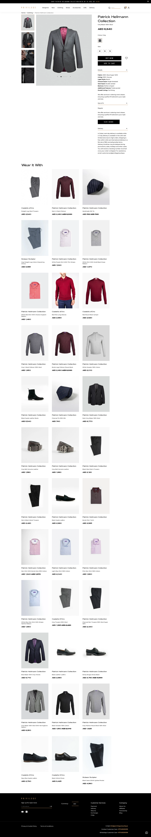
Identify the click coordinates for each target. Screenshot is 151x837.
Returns (93, 811)
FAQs (92, 815)
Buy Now (110, 58)
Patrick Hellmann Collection (64, 208)
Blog (120, 813)
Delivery (92, 7)
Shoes (68, 7)
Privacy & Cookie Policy (29, 826)
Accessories (77, 7)
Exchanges (94, 813)
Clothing (60, 7)
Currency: (64, 803)
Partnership (123, 811)
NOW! (98, 1)
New (53, 7)
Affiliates (122, 808)
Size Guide (109, 122)
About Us (122, 806)
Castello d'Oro (27, 208)
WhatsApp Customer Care (114, 832)
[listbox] (75, 804)
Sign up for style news (29, 803)
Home (23, 13)
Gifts (85, 7)
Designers (45, 7)
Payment (94, 806)
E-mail (117, 826)
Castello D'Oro (58, 619)
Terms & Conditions (46, 826)
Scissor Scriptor (28, 259)
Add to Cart (109, 63)
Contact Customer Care (114, 829)
